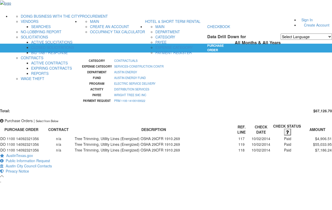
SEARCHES (41, 26)
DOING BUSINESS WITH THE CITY (50, 16)
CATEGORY (165, 37)
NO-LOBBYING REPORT (41, 31)
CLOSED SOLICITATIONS (52, 47)
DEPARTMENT (167, 31)
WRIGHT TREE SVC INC (130, 95)
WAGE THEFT (32, 78)
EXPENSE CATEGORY (174, 47)
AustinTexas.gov (18, 155)
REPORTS (40, 73)
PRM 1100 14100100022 (129, 101)
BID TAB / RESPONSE (49, 52)
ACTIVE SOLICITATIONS (51, 42)
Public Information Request (27, 160)
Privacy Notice (16, 171)
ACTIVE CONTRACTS (49, 62)
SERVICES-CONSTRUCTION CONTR (139, 66)
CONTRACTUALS (125, 60)
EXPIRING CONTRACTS (51, 68)
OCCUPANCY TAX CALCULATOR (117, 31)
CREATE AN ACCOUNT (109, 26)
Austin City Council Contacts (28, 165)
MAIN (94, 21)
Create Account (316, 25)
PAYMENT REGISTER (173, 52)
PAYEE (161, 42)
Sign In (307, 19)
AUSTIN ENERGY (125, 72)
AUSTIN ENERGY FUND (130, 78)
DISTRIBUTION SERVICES (131, 89)
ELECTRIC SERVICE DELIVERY (134, 83)
